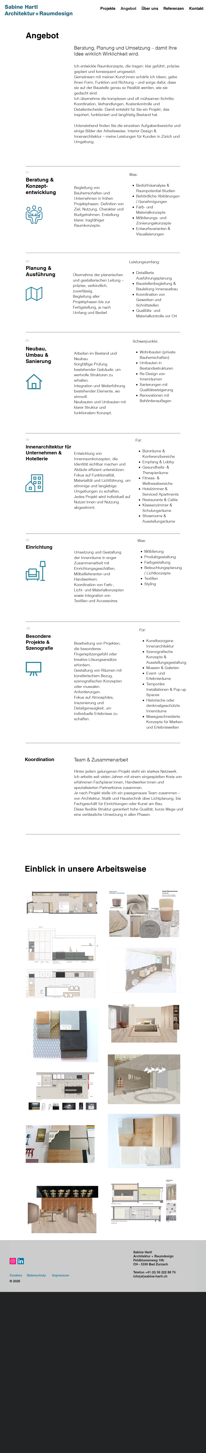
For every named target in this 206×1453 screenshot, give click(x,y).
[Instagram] (13, 1261)
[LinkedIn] (21, 1261)
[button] (108, 8)
